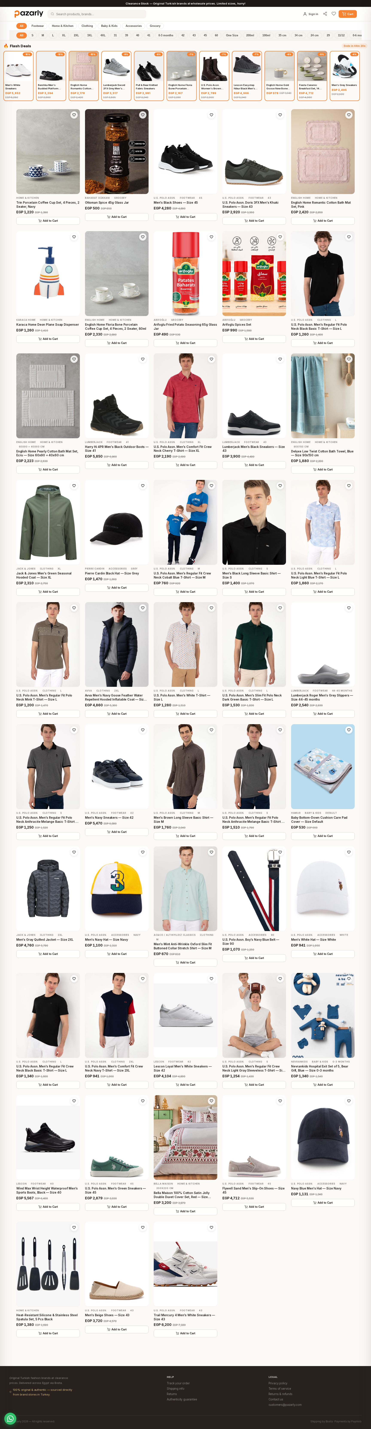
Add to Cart (50, 220)
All (21, 25)
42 (182, 35)
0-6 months (360, 35)
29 (328, 35)
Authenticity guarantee (182, 1399)
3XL (89, 35)
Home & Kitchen (62, 25)
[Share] (325, 14)
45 (205, 35)
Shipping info (175, 1388)
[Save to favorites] (74, 115)
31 (115, 35)
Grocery (155, 25)
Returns (172, 1394)
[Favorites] (334, 14)
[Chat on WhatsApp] (10, 1419)
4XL (103, 35)
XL (64, 35)
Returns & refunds (280, 1394)
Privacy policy (278, 1383)
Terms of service (280, 1388)
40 (137, 35)
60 (216, 35)
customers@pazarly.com (285, 1404)
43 (194, 35)
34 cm (299, 35)
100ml (266, 35)
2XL (76, 35)
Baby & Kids (109, 25)
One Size (232, 35)
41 (148, 35)
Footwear (38, 25)
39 (126, 35)
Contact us (276, 1399)
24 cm (315, 35)
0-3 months (165, 35)
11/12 (341, 35)
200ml (250, 35)
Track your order (178, 1383)
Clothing (87, 25)
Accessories (134, 25)
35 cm (282, 35)
